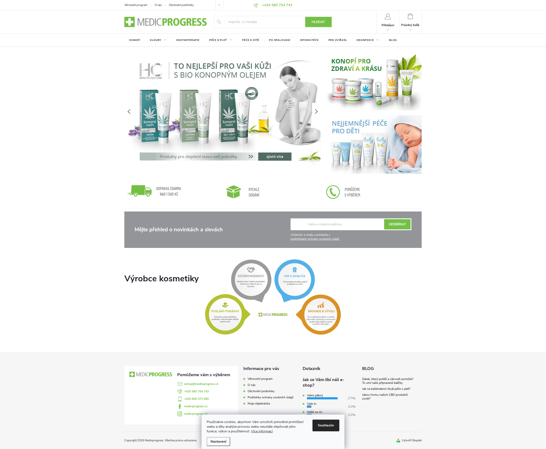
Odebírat (397, 224)
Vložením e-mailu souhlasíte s (314, 237)
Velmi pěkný (315, 395)
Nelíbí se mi (314, 412)
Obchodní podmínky (181, 5)
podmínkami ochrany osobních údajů (314, 239)
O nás (158, 5)
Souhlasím (326, 425)
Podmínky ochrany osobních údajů (270, 397)
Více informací (262, 431)
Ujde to (312, 404)
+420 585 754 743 (196, 391)
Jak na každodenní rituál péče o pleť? (386, 389)
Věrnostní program (135, 5)
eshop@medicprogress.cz (201, 384)
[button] (128, 111)
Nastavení (218, 441)
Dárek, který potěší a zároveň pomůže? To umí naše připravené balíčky (387, 381)
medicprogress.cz (196, 406)
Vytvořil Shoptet (412, 440)
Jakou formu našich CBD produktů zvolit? (385, 397)
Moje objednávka (259, 404)
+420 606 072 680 (196, 399)
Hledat (318, 22)
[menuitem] (134, 40)
